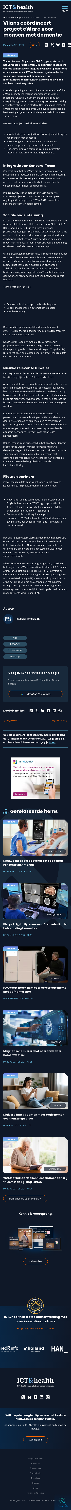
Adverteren (35, 1463)
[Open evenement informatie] (63, 1502)
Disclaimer (35, 1478)
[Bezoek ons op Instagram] (48, 1397)
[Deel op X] (52, 45)
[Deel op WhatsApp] (60, 710)
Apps (19, 17)
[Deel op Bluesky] (58, 45)
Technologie (15, 650)
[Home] (4, 17)
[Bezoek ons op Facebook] (35, 1397)
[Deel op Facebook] (63, 45)
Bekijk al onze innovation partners (35, 1328)
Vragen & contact (35, 1458)
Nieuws (10, 17)
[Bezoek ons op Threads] (23, 1397)
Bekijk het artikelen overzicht (25, 1198)
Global (35, 1488)
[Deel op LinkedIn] (54, 710)
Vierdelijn (15, 656)
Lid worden (35, 1261)
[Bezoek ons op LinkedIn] (41, 1397)
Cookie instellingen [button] (35, 1493)
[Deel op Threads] (46, 45)
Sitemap (35, 1483)
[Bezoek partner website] (27, 1349)
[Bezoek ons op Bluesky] (29, 1397)
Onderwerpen (35, 1468)
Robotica (15, 644)
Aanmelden (35, 1439)
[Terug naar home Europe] (18, 8)
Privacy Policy (35, 1473)
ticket (52, 742)
